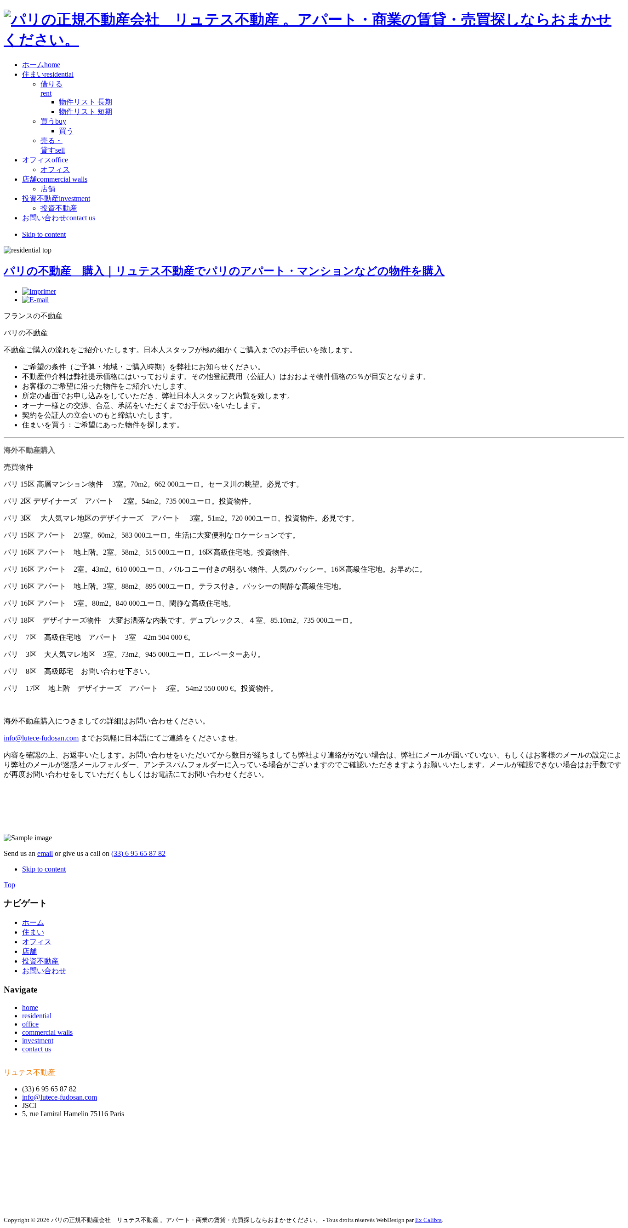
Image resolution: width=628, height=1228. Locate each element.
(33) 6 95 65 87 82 (138, 853)
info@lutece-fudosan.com (41, 738)
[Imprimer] (39, 291)
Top (9, 885)
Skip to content (44, 234)
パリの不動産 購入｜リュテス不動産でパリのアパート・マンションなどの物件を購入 (224, 271)
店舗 (29, 951)
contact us (36, 1049)
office (30, 1024)
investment (37, 1040)
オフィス (36, 942)
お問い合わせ (44, 971)
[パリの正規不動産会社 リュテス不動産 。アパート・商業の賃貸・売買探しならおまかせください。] (314, 39)
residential (36, 1016)
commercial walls (47, 1032)
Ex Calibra (428, 1220)
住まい (33, 932)
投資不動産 (40, 961)
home (30, 1007)
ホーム (33, 922)
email (45, 853)
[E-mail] (35, 300)
